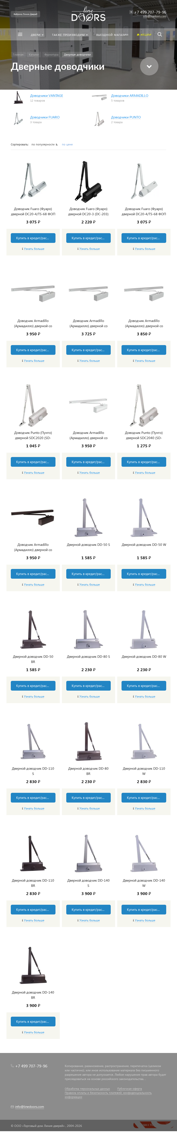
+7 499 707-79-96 (31, 1066)
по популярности (43, 144)
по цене (67, 144)
